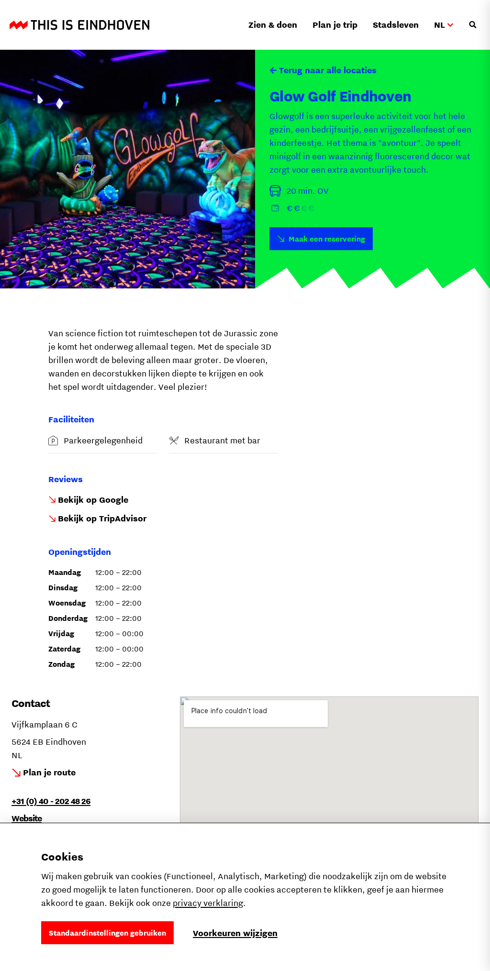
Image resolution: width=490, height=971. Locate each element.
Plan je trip (334, 24)
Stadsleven (396, 24)
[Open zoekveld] (472, 25)
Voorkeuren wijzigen (235, 932)
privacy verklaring (208, 902)
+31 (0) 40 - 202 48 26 (50, 800)
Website (26, 818)
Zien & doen (272, 24)
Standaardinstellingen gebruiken (107, 933)
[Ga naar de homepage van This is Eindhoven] (79, 25)
